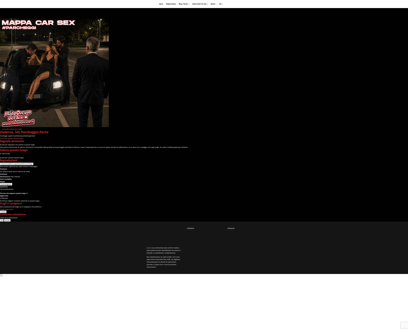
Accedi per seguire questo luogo (11, 138)
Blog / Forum (183, 4)
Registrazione (171, 4)
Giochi (213, 4)
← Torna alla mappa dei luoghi (11, 129)
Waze (11, 209)
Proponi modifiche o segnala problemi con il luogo (17, 164)
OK (2, 220)
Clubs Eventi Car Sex (199, 4)
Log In (161, 4)
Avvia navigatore (6, 184)
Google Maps (4, 209)
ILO (220, 4)
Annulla (3, 212)
